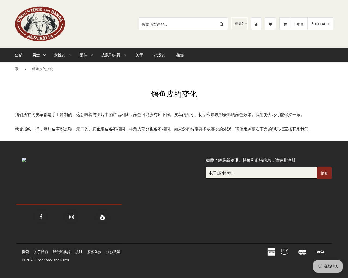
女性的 (60, 55)
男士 (36, 55)
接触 (180, 55)
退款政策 (113, 252)
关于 (139, 55)
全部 (19, 55)
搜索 (25, 252)
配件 (83, 55)
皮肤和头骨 (110, 55)
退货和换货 (61, 252)
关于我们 (41, 252)
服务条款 (94, 252)
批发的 (160, 55)
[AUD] (239, 23)
